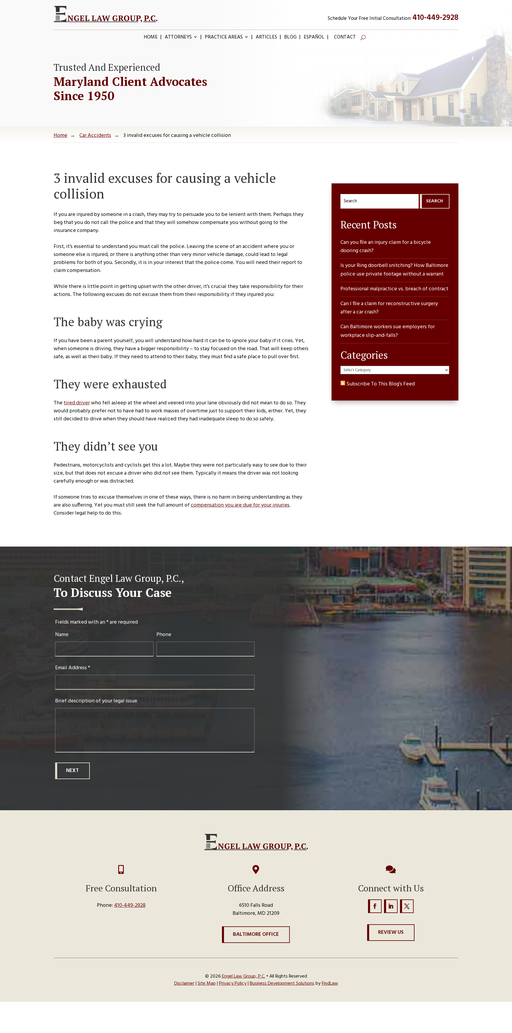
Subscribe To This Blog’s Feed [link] (380, 384)
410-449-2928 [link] (435, 18)
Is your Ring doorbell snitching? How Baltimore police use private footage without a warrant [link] (394, 270)
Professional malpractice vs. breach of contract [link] (394, 289)
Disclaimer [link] (184, 983)
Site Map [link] (207, 983)
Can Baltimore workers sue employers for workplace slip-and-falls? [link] (387, 331)
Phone (163, 634)
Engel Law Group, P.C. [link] (243, 976)
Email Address (72, 668)
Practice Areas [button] (224, 38)
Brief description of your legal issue (96, 701)
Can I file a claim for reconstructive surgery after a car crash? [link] (389, 308)
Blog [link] (290, 38)
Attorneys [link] (178, 38)
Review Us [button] (391, 932)
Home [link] (151, 38)
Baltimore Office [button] (256, 934)
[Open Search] (363, 37)
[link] (105, 14)
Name (61, 634)
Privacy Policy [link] (233, 983)
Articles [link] (266, 38)
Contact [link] (345, 38)
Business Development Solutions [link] (282, 983)
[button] (375, 906)
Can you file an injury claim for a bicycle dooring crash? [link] (385, 246)
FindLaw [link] (330, 983)
